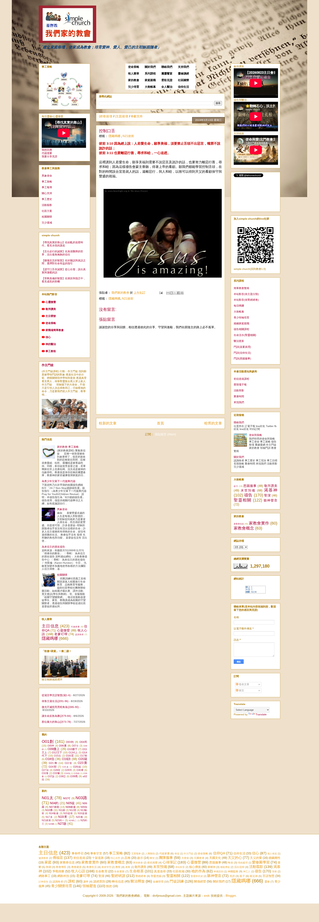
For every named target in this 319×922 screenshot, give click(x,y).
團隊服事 (166, 858)
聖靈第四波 (197, 876)
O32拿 (45, 773)
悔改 (230, 862)
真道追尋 (160, 871)
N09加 (83, 807)
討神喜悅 (43, 881)
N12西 (72, 810)
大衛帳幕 (150, 86)
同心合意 (115, 858)
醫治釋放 (138, 881)
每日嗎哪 (239, 305)
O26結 (77, 766)
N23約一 (59, 820)
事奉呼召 (78, 853)
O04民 (83, 741)
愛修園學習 (261, 862)
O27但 (45, 770)
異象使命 (47, 175)
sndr (206, 895)
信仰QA (219, 853)
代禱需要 (47, 153)
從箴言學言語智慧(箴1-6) (56, 695)
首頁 (160, 423)
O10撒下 (72, 749)
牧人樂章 (133, 73)
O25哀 (65, 767)
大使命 (185, 857)
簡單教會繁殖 (241, 288)
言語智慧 (269, 875)
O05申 (50, 746)
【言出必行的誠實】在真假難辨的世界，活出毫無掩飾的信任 (62, 253)
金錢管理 (158, 881)
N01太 (47, 797)
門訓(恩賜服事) (242, 358)
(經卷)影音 (106, 116)
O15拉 (57, 755)
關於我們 (150, 66)
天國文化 (215, 857)
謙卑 (85, 881)
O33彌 (56, 773)
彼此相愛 (152, 862)
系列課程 (150, 73)
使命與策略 (255, 434)
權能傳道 (225, 867)
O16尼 (70, 755)
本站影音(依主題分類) (246, 294)
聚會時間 (239, 396)
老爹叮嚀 (60, 634)
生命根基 (136, 871)
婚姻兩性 (274, 857)
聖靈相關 (242, 500)
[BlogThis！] (171, 293)
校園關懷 (47, 216)
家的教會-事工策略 (68, 446)
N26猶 (51, 824)
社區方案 (47, 210)
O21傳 (53, 762)
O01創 (48, 741)
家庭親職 (150, 80)
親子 (242, 876)
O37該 (51, 776)
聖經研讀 (118, 876)
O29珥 (68, 770)
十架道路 (98, 857)
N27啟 (62, 823)
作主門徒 (48, 365)
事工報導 (47, 187)
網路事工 (45, 875)
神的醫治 (51, 344)
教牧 (118, 866)
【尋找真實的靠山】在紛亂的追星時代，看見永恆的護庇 (62, 244)
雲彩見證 (166, 80)
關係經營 (200, 881)
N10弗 (49, 810)
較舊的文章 (213, 423)
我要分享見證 (49, 156)
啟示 (236, 486)
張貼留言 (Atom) (165, 434)
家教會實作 (259, 523)
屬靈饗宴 (166, 73)
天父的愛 (256, 857)
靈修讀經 (183, 73)
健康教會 (43, 858)
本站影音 (180, 867)
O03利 (70, 741)
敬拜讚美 (51, 309)
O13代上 (73, 752)
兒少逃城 (47, 222)
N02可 (67, 798)
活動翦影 (47, 205)
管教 (274, 871)
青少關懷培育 (61, 886)
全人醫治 (166, 86)
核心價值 (195, 866)
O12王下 (57, 752)
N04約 (54, 803)
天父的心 (235, 858)
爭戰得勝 (58, 871)
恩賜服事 (250, 486)
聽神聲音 (270, 500)
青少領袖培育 (241, 317)
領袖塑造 (89, 886)
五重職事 (136, 853)
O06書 (63, 745)
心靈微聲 (51, 301)
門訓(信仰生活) (242, 352)
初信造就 (79, 857)
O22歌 (69, 763)
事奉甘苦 (96, 853)
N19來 (63, 817)
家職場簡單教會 (55, 330)
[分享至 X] (175, 293)
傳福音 (58, 858)
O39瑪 (74, 776)
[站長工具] (255, 592)
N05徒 (70, 803)
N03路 (81, 797)
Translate (261, 714)
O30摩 (79, 770)
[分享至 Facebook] (178, 293)
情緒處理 (243, 862)
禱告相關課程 (241, 329)
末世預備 (248, 490)
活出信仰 (239, 866)
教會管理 (106, 867)
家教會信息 (239, 524)
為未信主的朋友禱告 (53, 546)
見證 (232, 876)
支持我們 (183, 66)
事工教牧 (51, 351)
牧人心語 (78, 871)
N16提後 (82, 813)
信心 (48, 337)
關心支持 (47, 193)
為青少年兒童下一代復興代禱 (58, 481)
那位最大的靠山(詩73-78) (56, 721)
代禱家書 (75, 627)
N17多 (49, 817)
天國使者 (199, 857)
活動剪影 (239, 390)
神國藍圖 (233, 871)
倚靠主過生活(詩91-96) (55, 701)
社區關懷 (183, 80)
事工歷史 (47, 199)
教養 (127, 867)
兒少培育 (133, 86)
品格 (127, 857)
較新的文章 (107, 423)
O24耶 (53, 766)
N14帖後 (54, 813)
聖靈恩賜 (156, 876)
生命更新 (119, 871)
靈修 (267, 881)
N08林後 (71, 806)
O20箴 (82, 759)
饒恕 (109, 886)
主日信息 (50, 626)
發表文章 (243, 684)
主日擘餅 (51, 316)
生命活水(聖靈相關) (245, 335)
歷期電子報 (240, 384)
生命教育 (101, 871)
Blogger (231, 895)
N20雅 (79, 817)
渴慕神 (270, 490)
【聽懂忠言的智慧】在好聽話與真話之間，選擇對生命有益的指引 (64, 262)
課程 (71, 881)
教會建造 (76, 866)
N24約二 (73, 820)
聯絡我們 (166, 66)
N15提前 (68, 813)
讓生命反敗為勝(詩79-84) (56, 715)
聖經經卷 (141, 876)
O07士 (75, 746)
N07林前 (54, 806)
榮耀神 (211, 866)
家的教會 (133, 80)
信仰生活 (183, 86)
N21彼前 (128, 136)
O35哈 (77, 773)
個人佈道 (272, 853)
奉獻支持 (137, 116)
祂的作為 (198, 871)
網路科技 (63, 875)
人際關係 (150, 853)
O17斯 (83, 755)
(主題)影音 (121, 116)
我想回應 (47, 149)
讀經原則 (99, 881)
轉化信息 (118, 881)
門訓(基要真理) (242, 346)
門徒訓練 (177, 881)
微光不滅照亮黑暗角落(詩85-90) (60, 707)
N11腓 (62, 810)
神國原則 (218, 871)
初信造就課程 (241, 378)
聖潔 (267, 495)
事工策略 (47, 181)
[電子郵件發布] (160, 292)
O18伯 (49, 759)
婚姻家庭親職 (241, 323)
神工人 (247, 871)
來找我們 (239, 402)
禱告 (248, 495)
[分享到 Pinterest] (182, 293)
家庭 (48, 862)
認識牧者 (79, 634)
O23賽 (82, 763)
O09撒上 (54, 749)
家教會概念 (244, 528)
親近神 (254, 876)
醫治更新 (239, 340)
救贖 (48, 866)
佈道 (176, 853)
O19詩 (66, 759)
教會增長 (61, 866)
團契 (152, 858)
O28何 (56, 770)
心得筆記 (169, 862)
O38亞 (62, 776)
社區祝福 (179, 871)
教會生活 (91, 866)
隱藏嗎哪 (115, 136)
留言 (241, 690)
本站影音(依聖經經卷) (246, 299)
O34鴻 (67, 773)
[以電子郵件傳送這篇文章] (168, 293)
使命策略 (133, 66)
